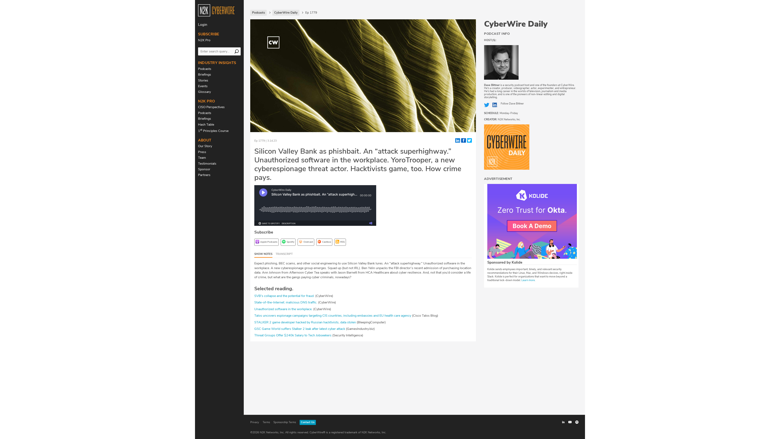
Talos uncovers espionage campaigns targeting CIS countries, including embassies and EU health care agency (332, 315)
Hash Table (206, 124)
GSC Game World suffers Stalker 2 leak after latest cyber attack (299, 329)
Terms (266, 422)
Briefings (204, 74)
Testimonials (207, 163)
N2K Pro (204, 40)
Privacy (254, 422)
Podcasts (204, 69)
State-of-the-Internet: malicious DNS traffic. (285, 302)
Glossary (204, 92)
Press (202, 152)
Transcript (284, 254)
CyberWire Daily (516, 23)
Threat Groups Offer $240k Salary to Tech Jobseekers (293, 335)
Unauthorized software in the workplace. (283, 309)
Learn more (528, 280)
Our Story (205, 146)
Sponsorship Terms (284, 422)
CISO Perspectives (211, 107)
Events (203, 86)
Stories (203, 80)
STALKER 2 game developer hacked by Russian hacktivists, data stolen (305, 322)
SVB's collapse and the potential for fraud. (284, 296)
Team (202, 157)
